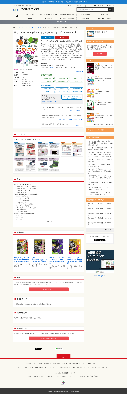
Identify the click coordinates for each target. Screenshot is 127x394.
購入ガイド (47, 363)
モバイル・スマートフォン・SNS (48, 14)
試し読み (48, 37)
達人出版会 (62, 91)
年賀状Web (81, 376)
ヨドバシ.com (47, 81)
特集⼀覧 (111, 6)
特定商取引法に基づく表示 (67, 367)
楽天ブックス (62, 78)
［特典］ (51, 67)
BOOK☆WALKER (76, 91)
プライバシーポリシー (51, 367)
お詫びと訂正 (76, 119)
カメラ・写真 (104, 14)
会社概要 (79, 367)
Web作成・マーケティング (67, 14)
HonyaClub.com (62, 81)
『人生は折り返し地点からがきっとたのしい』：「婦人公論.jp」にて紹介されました (100, 171)
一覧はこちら (109, 229)
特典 (63, 37)
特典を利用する (49, 289)
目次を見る (78, 71)
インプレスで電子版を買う (71, 97)
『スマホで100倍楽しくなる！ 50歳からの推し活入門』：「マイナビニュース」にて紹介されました (100, 143)
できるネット (73, 376)
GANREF (64, 376)
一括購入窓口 (76, 125)
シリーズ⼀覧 (100, 6)
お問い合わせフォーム (64, 119)
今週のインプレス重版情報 (95, 203)
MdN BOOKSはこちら (63, 21)
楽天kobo (62, 88)
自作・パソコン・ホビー (104, 18)
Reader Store (76, 88)
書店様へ (65, 363)
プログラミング (49, 18)
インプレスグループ (103, 367)
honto (76, 81)
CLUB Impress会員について (77, 363)
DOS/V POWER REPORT (35, 376)
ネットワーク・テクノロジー (67, 18)
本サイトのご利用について (25, 367)
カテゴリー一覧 (37, 363)
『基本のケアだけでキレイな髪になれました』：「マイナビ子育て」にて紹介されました (100, 178)
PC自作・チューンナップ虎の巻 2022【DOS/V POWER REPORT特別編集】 (39, 259)
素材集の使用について (94, 363)
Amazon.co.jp (47, 78)
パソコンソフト (30, 14)
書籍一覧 (29, 363)
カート (89, 6)
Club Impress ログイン (75, 6)
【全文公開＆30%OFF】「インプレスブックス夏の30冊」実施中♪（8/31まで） (63, 2)
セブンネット (76, 78)
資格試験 (30, 18)
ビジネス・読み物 (85, 14)
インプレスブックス (93, 376)
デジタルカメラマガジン (52, 376)
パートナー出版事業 (90, 367)
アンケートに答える (75, 111)
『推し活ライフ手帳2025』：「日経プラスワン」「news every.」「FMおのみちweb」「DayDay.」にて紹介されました (100, 154)
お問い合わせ (39, 367)
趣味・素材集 (85, 18)
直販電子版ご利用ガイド (48, 102)
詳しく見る (100, 54)
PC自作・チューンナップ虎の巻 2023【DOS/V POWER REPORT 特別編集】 (22, 259)
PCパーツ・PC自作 (37, 27)
